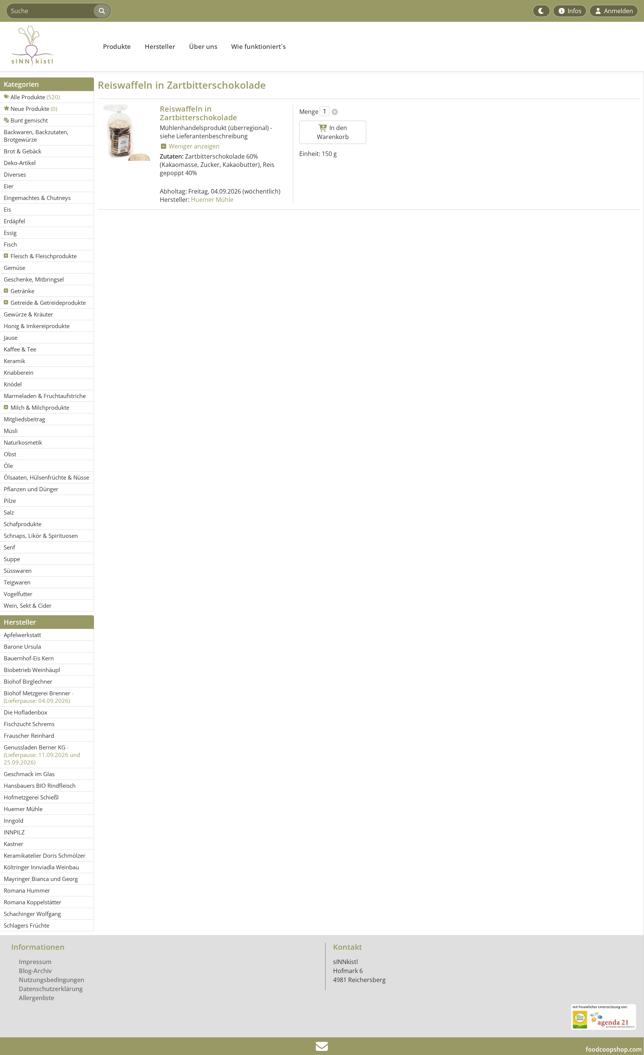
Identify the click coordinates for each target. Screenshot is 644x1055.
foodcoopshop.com (614, 1049)
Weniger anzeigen (193, 146)
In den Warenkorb (333, 132)
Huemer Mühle (212, 199)
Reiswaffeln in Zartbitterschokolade (198, 113)
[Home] (47, 46)
